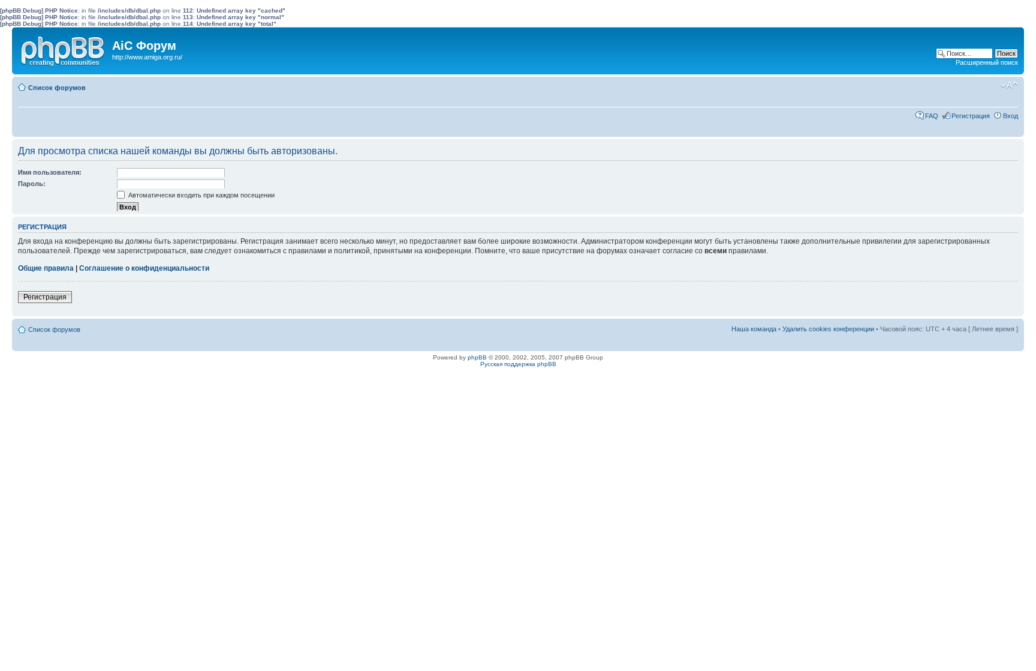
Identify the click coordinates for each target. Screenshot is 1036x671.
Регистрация (970, 115)
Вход (1010, 115)
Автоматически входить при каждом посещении (201, 195)
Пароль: (32, 183)
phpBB (477, 357)
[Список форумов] (63, 48)
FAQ (931, 115)
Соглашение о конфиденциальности (144, 268)
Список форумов (57, 87)
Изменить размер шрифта (1009, 85)
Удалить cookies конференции (828, 328)
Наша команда (753, 328)
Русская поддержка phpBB (518, 364)
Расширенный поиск (987, 62)
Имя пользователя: (50, 172)
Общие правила (46, 268)
